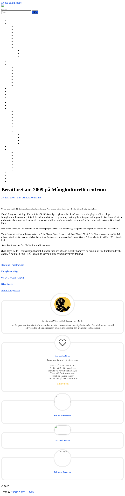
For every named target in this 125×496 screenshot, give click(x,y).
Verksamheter (15, 23)
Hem (10, 17)
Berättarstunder (22, 38)
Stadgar (18, 79)
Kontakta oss (14, 91)
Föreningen (20, 67)
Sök (10, 97)
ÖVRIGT (19, 85)
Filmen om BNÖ (23, 70)
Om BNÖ (13, 64)
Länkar (11, 94)
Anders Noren (18, 491)
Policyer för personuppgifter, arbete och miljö (37, 82)
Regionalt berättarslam (12, 265)
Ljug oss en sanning (24, 41)
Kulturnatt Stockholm (32, 56)
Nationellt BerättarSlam (26, 35)
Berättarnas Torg (22, 29)
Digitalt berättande (30, 50)
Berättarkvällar (21, 26)
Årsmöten (19, 73)
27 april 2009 (8, 197)
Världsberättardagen (24, 44)
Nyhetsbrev (14, 88)
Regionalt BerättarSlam (26, 32)
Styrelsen (19, 76)
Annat (24, 58)
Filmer (24, 53)
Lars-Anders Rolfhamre (29, 197)
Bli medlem (14, 20)
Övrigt (17, 47)
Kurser (11, 61)
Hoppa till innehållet (11, 2)
